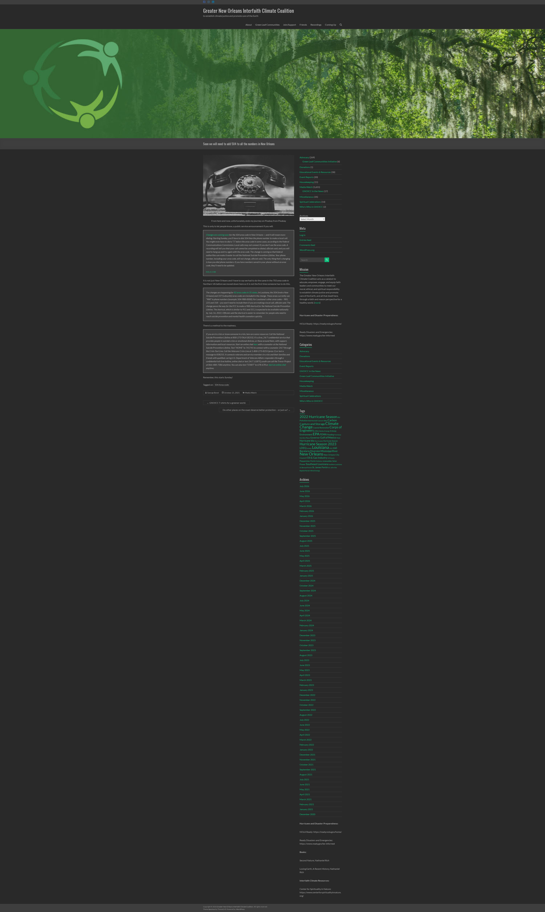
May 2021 (305, 789)
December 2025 (307, 521)
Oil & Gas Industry (317, 457)
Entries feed (305, 240)
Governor (315, 437)
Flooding (330, 434)
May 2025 (305, 555)
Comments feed (307, 245)
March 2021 (306, 799)
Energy (327, 431)
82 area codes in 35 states (245, 292)
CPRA (316, 431)
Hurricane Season (330, 441)
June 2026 (305, 491)
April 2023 (305, 675)
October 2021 (306, 764)
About (249, 24)
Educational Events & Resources (315, 172)
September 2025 (308, 535)
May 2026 (305, 496)
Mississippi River (329, 451)
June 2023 (305, 665)
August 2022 (306, 714)
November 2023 (308, 640)
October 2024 (306, 585)
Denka (321, 431)
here (256, 344)
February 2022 (307, 744)
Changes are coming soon (217, 234)
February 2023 (307, 685)
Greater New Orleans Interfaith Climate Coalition (248, 10)
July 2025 (304, 545)
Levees (309, 448)
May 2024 (305, 610)
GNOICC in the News (312, 191)
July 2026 (304, 486)
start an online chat (277, 364)
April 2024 (305, 615)
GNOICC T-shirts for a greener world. (226, 402)
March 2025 (306, 565)
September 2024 (308, 590)
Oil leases (331, 458)
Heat (338, 438)
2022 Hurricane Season (318, 416)
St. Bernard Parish (306, 467)
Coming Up (330, 24)
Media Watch (251, 392)
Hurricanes (319, 441)
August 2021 (306, 774)
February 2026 (307, 511)
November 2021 (308, 759)
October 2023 (306, 645)
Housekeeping (307, 182)
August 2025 (306, 540)
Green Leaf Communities (267, 24)
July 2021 (304, 779)
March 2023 (306, 680)
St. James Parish (320, 467)
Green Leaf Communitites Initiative (319, 161)
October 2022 (306, 704)
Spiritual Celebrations (310, 201)
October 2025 (306, 531)
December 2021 (307, 754)
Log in (302, 235)
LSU (330, 448)
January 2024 (306, 630)
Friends (303, 24)
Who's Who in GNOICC (311, 206)
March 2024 (306, 620)
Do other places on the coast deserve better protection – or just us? (256, 409)
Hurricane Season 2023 (318, 444)
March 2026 (306, 506)
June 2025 (305, 550)
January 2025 (306, 575)
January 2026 (306, 516)
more (317, 302)
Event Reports (307, 177)
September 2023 (308, 650)
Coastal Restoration (321, 428)
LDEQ (303, 447)
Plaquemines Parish (308, 461)
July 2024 (304, 600)
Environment (306, 434)
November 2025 (308, 526)
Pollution (319, 461)
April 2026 (305, 501)
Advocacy (304, 157)
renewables (327, 461)
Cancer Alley (322, 421)
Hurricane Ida (307, 440)
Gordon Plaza (305, 438)
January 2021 (306, 809)
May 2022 (305, 729)
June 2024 (305, 605)
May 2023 (305, 670)
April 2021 (305, 794)
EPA (316, 434)
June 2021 (305, 784)
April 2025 (305, 560)
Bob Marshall (312, 421)
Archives (304, 215)
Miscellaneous (307, 196)
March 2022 (306, 739)
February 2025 (307, 570)
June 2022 (305, 724)
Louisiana (320, 447)
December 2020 (307, 814)
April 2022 (305, 734)
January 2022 (306, 749)
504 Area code (222, 384)
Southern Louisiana (335, 464)
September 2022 (308, 709)
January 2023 (306, 690)
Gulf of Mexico (328, 437)
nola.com (211, 272)
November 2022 (308, 700)
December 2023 (307, 635)
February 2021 (307, 804)
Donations (305, 167)
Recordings (316, 24)
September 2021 (308, 769)
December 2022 (307, 695)
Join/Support (289, 24)
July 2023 (304, 660)
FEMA (323, 434)
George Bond (213, 392)
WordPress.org (307, 250)
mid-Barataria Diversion (319, 449)
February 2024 (307, 625)
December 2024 (307, 580)
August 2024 (306, 595)
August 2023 (306, 655)
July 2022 (304, 719)
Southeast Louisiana (317, 464)
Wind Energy (315, 471)
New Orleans (311, 454)
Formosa (337, 435)
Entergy (333, 431)
